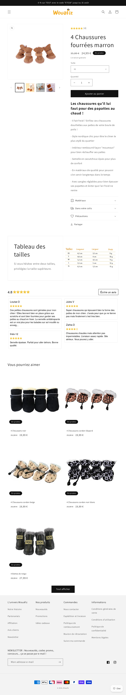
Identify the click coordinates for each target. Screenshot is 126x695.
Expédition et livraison (75, 616)
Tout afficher (63, 589)
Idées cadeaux (43, 623)
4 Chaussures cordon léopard (80, 431)
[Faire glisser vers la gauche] (11, 87)
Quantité (74, 76)
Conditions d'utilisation (103, 619)
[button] (9, 12)
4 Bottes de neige (18, 574)
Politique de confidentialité (99, 628)
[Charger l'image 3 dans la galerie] (40, 87)
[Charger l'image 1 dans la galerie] (19, 87)
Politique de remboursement (72, 625)
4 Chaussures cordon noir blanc (81, 502)
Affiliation (13, 623)
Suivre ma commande (74, 640)
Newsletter (13, 637)
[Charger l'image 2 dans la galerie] (30, 87)
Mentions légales (100, 637)
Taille (73, 63)
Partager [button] (78, 224)
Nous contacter (71, 609)
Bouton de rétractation (75, 634)
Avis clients (13, 630)
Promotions (41, 616)
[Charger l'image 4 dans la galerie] (50, 87)
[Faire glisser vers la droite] (59, 87)
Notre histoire (15, 609)
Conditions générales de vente (104, 611)
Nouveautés (41, 609)
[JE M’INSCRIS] (59, 662)
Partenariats (14, 616)
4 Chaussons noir (18, 431)
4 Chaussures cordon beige (23, 502)
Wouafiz (66, 688)
